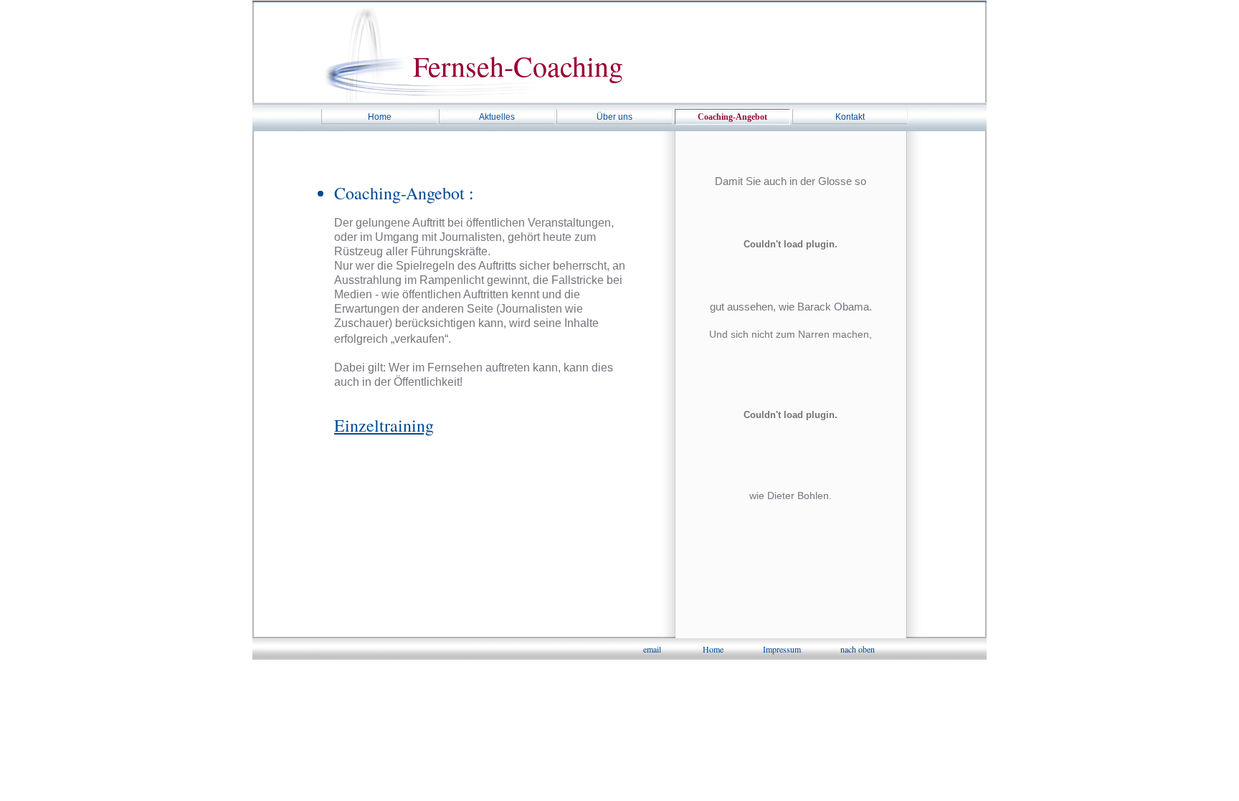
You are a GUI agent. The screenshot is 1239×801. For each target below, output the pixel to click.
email (652, 649)
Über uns (614, 117)
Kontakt (850, 117)
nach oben (857, 649)
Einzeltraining (384, 425)
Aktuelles (497, 117)
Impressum (782, 649)
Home (379, 117)
